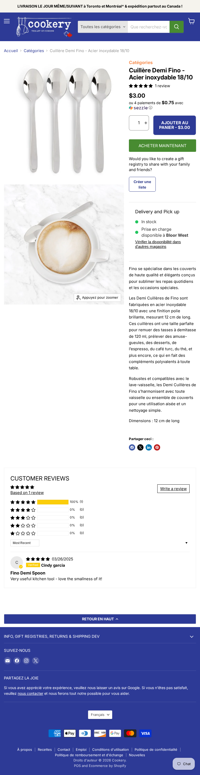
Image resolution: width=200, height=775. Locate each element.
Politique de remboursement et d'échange (89, 755)
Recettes (45, 749)
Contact (64, 749)
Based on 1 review (27, 492)
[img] (38, 559)
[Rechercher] (177, 27)
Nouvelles (137, 755)
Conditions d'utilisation (110, 749)
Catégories (34, 50)
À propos (24, 749)
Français (97, 714)
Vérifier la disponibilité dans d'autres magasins (158, 244)
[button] (141, 85)
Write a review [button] (173, 488)
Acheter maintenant (162, 145)
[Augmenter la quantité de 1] (146, 122)
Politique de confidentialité (156, 749)
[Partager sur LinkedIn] (149, 447)
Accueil (11, 50)
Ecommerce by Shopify (107, 766)
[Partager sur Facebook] (132, 447)
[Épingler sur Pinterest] (157, 447)
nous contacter (30, 693)
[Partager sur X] (140, 447)
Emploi (81, 749)
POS (77, 766)
